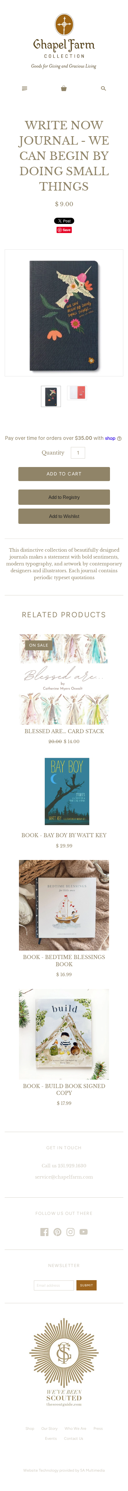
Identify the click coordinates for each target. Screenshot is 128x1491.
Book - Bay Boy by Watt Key (64, 835)
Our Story (49, 1428)
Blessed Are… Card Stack (64, 731)
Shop (29, 1428)
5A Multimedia (92, 1470)
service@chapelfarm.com (64, 1177)
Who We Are (75, 1428)
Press (98, 1428)
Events (51, 1438)
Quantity (53, 453)
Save (67, 229)
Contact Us (73, 1438)
